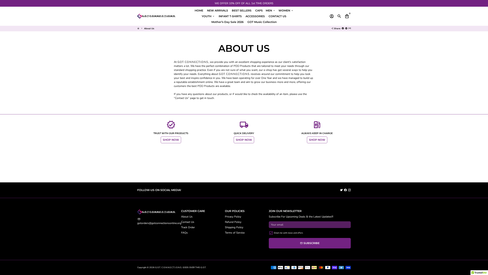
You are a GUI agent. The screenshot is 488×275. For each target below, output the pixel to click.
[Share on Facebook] (343, 28)
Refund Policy (233, 222)
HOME (199, 10)
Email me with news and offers (288, 232)
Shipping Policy (234, 227)
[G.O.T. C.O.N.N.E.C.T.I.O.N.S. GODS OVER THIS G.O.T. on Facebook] (345, 190)
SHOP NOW (171, 140)
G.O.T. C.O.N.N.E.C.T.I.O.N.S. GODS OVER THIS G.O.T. (180, 267)
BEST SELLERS (241, 10)
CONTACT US (277, 16)
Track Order (188, 227)
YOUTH (208, 16)
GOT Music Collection (262, 22)
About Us (149, 28)
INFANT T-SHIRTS (230, 16)
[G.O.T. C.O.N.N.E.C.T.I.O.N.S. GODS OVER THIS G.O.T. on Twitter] (341, 190)
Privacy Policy (233, 216)
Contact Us (187, 222)
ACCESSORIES (255, 16)
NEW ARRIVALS (217, 10)
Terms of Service (235, 233)
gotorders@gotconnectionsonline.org (159, 221)
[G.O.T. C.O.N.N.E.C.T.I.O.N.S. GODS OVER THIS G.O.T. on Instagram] (349, 190)
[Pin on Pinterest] (346, 28)
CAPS (259, 10)
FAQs (184, 233)
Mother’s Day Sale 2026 (227, 22)
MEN (270, 10)
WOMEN (286, 10)
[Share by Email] (350, 28)
